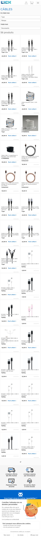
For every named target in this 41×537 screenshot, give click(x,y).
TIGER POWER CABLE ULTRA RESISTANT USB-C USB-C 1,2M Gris (30, 208)
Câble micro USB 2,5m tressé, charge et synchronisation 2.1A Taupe (10, 184)
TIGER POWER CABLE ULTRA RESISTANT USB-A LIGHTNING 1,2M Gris (10, 235)
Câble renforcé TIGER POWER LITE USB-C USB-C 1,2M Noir (9, 49)
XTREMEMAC (25, 131)
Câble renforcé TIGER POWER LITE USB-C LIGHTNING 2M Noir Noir (8, 102)
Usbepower (25, 160)
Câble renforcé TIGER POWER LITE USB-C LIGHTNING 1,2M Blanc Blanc (29, 76)
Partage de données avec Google (12, 525)
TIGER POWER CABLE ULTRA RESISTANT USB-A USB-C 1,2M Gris (30, 235)
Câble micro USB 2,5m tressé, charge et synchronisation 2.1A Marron (30, 158)
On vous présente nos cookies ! (11, 527)
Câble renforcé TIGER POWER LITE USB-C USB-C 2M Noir (29, 49)
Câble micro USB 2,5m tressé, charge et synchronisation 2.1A (30, 184)
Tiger (23, 105)
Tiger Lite (4, 52)
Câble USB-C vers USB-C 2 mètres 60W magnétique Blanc (29, 129)
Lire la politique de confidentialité (10, 519)
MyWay (24, 266)
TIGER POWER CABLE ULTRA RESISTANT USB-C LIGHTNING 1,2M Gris (10, 208)
